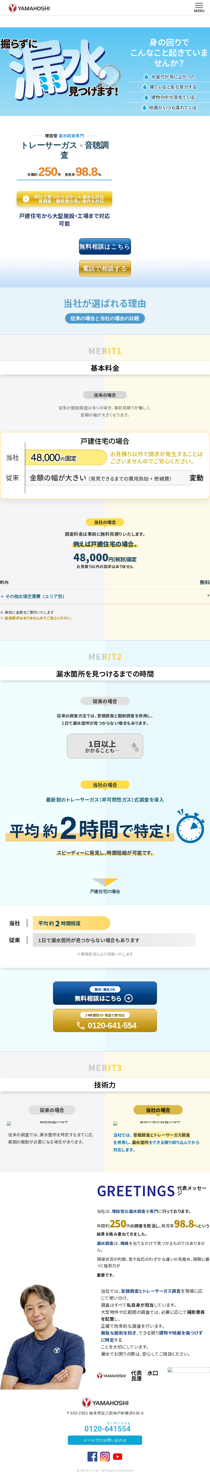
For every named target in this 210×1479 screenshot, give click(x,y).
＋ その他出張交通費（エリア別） (33, 596)
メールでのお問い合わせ (105, 1440)
